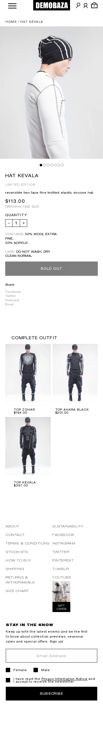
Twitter (10, 296)
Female (20, 670)
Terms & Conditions (28, 543)
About (13, 526)
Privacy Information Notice (64, 678)
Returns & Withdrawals (20, 579)
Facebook (13, 291)
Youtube (61, 577)
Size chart (17, 591)
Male (45, 670)
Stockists (17, 552)
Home (11, 21)
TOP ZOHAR (24, 409)
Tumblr (60, 569)
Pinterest (12, 300)
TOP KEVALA (25, 482)
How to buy (19, 560)
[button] (12, 5)
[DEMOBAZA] (51, 5)
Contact (15, 535)
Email (9, 304)
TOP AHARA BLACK (72, 409)
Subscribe (51, 693)
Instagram (64, 543)
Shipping (15, 569)
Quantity (16, 215)
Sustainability (67, 526)
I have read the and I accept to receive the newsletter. (54, 680)
